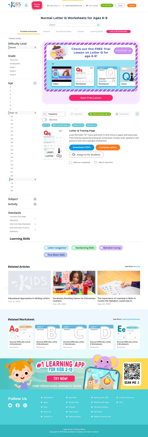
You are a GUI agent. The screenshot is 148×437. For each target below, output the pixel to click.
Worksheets (48, 397)
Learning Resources (73, 6)
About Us (47, 412)
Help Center (73, 412)
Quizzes (81, 31)
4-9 (12, 153)
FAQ (120, 402)
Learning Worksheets (131, 319)
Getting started (75, 416)
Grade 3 (13, 74)
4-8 (12, 150)
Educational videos (63, 31)
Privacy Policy (79, 429)
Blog (45, 407)
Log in (120, 5)
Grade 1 (13, 67)
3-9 (12, 135)
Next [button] (142, 288)
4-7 (12, 146)
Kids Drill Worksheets (118, 31)
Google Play (73, 402)
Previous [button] (6, 288)
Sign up (132, 5)
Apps (46, 402)
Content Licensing (126, 397)
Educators (54, 6)
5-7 (12, 161)
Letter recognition (57, 247)
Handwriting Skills (85, 247)
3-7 (12, 127)
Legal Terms (67, 429)
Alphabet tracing (111, 247)
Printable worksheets (28, 31)
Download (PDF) (82, 147)
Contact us (48, 416)
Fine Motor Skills (56, 254)
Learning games (96, 31)
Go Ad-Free (107, 5)
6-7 (12, 172)
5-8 (12, 164)
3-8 (12, 131)
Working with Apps (101, 402)
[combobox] (56, 114)
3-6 (12, 124)
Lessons (46, 31)
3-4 (12, 116)
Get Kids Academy (101, 407)
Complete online (108, 147)
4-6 (12, 142)
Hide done (53, 119)
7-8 (12, 183)
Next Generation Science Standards (19, 229)
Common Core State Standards (18, 218)
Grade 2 (13, 71)
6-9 (12, 179)
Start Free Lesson (90, 97)
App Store (73, 397)
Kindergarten (15, 63)
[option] (20, 337)
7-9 (12, 187)
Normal (13, 47)
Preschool (14, 60)
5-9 (12, 168)
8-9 (12, 190)
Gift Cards (93, 6)
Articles (136, 266)
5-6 (12, 157)
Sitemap (72, 407)
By (45, 114)
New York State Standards (20, 224)
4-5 (12, 139)
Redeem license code (102, 416)
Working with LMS (101, 397)
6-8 (12, 176)
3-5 (12, 120)
